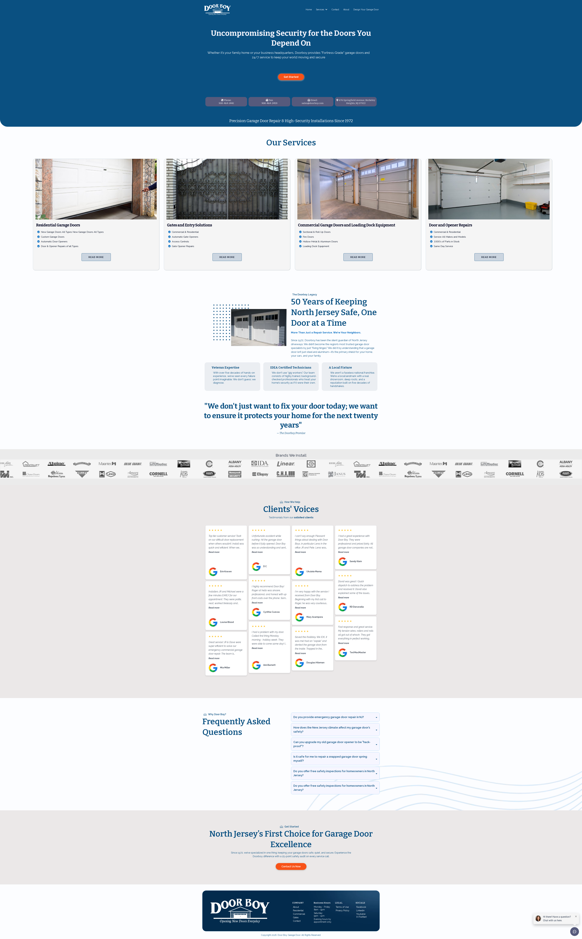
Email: (314, 100)
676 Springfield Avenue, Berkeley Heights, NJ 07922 (357, 102)
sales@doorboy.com (312, 103)
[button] (326, 9)
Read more (214, 552)
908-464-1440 (226, 103)
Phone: (227, 100)
